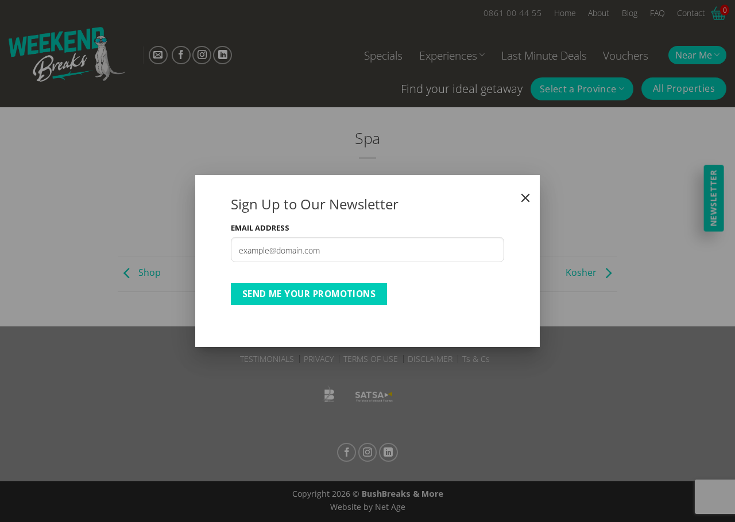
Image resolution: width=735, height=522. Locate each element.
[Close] (525, 198)
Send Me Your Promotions (309, 293)
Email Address (260, 228)
